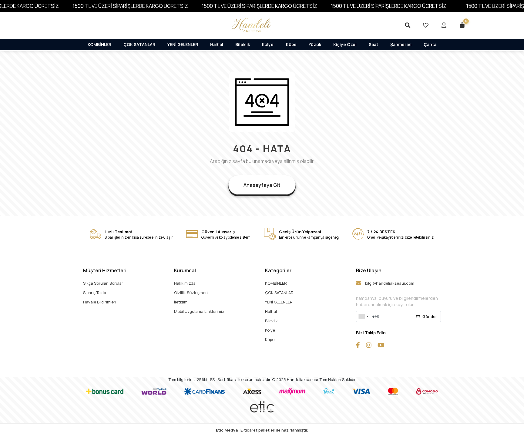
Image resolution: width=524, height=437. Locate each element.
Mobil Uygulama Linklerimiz (199, 311)
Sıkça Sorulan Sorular (103, 283)
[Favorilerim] (426, 25)
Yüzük (315, 44)
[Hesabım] (444, 25)
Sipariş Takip (94, 292)
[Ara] (407, 25)
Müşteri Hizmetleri (104, 270)
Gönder (429, 316)
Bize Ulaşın (368, 270)
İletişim (180, 302)
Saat (373, 44)
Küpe (291, 44)
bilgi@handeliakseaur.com (389, 283)
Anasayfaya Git (262, 185)
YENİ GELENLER (182, 44)
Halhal (216, 44)
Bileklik (242, 44)
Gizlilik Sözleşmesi (191, 292)
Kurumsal (185, 270)
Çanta (430, 44)
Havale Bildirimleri (99, 302)
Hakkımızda (185, 283)
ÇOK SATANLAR (139, 44)
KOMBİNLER (99, 44)
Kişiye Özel (345, 44)
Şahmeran (400, 44)
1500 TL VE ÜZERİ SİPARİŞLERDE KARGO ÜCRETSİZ (130, 5)
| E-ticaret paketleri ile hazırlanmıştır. (262, 430)
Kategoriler (278, 270)
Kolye (268, 44)
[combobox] (363, 316)
